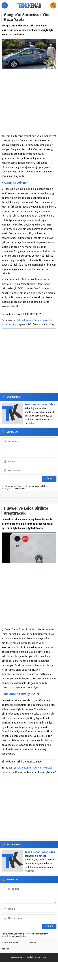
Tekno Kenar (24, 320)
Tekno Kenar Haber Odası (40, 404)
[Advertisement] (29, 102)
